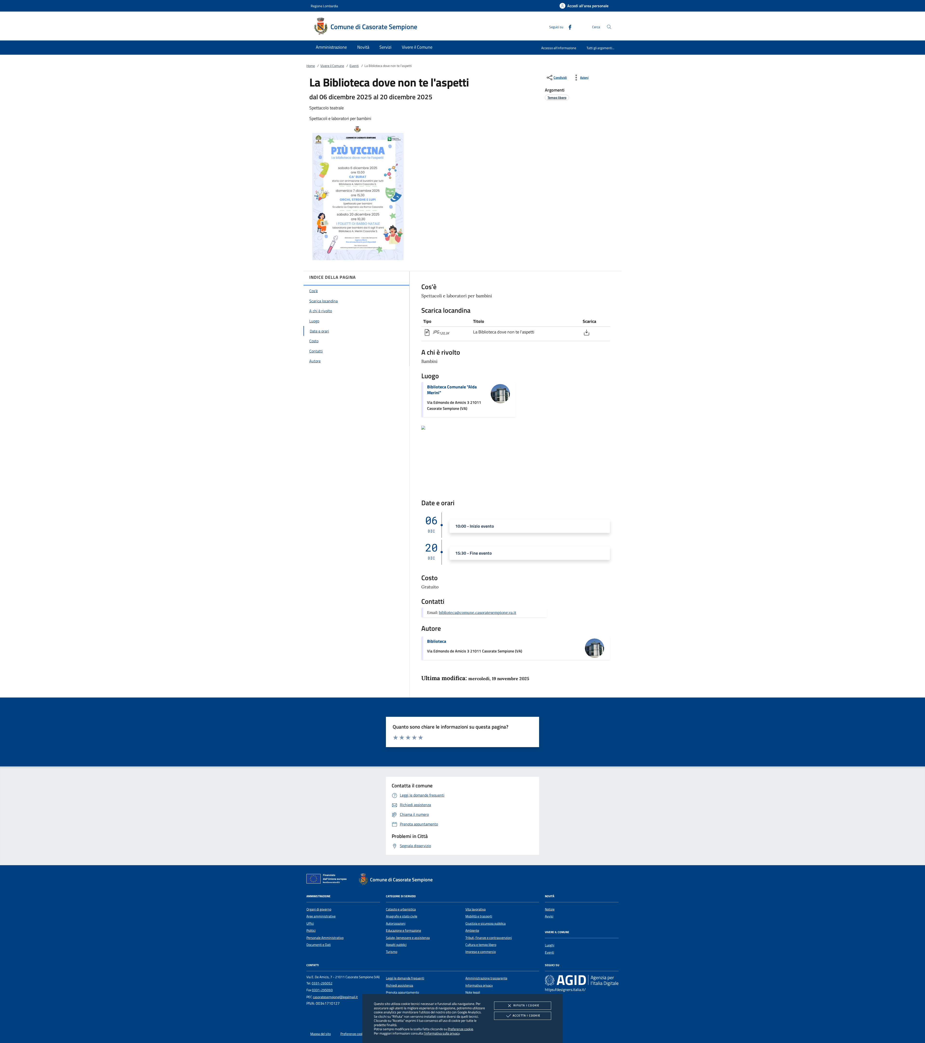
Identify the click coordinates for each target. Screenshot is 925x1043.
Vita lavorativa (475, 909)
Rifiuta (526, 1005)
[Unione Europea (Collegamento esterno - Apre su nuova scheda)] (327, 879)
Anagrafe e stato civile (401, 916)
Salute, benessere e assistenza (408, 937)
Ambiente (472, 930)
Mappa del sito (320, 1033)
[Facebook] (568, 26)
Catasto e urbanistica (401, 909)
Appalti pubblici (396, 944)
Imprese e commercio (480, 951)
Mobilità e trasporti (478, 916)
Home (310, 65)
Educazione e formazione (403, 930)
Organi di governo (318, 909)
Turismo (391, 951)
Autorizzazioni (395, 923)
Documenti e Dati (318, 944)
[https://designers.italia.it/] (582, 980)
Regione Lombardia (324, 5)
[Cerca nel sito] (609, 27)
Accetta (526, 1015)
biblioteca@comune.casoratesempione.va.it (477, 612)
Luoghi (549, 945)
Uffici (310, 923)
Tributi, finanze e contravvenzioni (488, 937)
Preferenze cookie (460, 1028)
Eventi (354, 65)
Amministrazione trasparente (486, 978)
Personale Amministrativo (325, 937)
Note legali (472, 992)
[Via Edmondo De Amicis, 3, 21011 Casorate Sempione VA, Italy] (423, 427)
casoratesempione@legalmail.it (335, 997)
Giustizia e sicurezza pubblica (485, 923)
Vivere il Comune (332, 65)
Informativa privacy (479, 985)
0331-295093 (322, 990)
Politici (311, 930)
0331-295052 (322, 983)
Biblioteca (436, 641)
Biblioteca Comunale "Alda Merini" (452, 390)
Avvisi (549, 916)
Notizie (550, 909)
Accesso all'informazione (558, 47)
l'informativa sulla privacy (442, 1033)
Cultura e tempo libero (480, 944)
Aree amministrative (321, 916)
